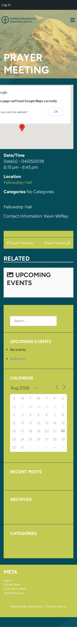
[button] (22, 128)
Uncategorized (21, 548)
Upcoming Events (29, 279)
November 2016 (22, 514)
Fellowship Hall (18, 182)
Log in (8, 580)
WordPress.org (13, 593)
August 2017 (19, 507)
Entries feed (12, 584)
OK (56, 111)
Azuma (61, 606)
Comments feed (15, 589)
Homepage (18, 541)
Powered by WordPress (26, 606)
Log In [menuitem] (6, 5)
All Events (17, 359)
